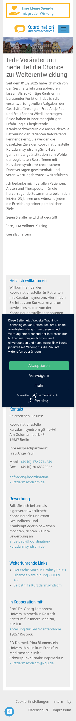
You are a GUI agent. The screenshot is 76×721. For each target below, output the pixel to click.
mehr (39, 385)
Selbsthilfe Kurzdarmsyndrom (38, 585)
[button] (8, 45)
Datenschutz (38, 710)
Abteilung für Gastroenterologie (35, 629)
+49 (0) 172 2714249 (36, 461)
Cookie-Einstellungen (32, 701)
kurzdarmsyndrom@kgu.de (32, 663)
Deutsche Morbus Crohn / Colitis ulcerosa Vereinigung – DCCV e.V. (40, 575)
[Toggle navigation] (63, 29)
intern (58, 701)
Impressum (62, 710)
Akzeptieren (39, 365)
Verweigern (39, 375)
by (69, 701)
